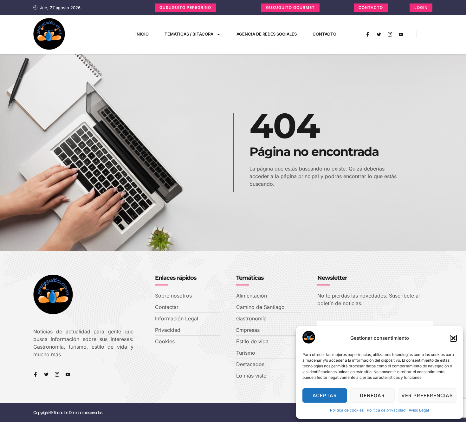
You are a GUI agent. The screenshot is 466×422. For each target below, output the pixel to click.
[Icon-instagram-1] (389, 34)
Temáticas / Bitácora (189, 34)
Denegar (372, 395)
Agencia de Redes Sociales (266, 34)
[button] (453, 338)
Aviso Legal (419, 410)
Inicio (142, 34)
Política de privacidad (386, 410)
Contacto (324, 34)
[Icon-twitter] (378, 34)
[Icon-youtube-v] (401, 34)
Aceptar (325, 395)
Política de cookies (347, 410)
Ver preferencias (427, 395)
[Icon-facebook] (367, 34)
